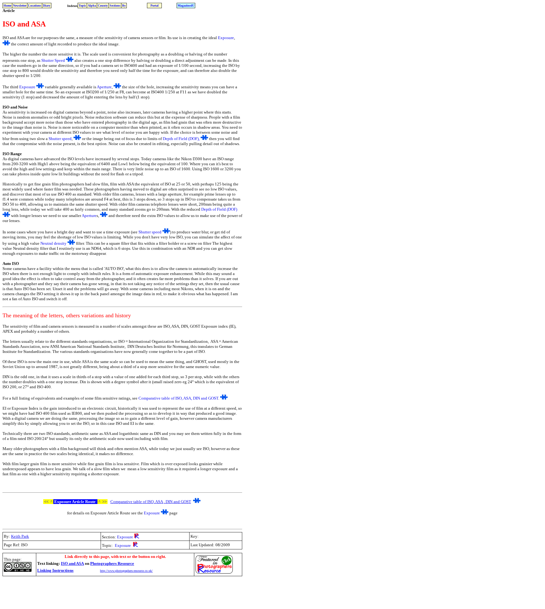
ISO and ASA (72, 563)
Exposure (226, 37)
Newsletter (19, 5)
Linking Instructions (55, 570)
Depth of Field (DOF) (219, 209)
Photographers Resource (112, 563)
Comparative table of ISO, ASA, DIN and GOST (178, 398)
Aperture (104, 87)
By (124, 5)
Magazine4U (186, 5)
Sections (114, 5)
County (103, 5)
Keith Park (20, 536)
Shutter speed (60, 138)
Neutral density (53, 243)
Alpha (92, 5)
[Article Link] (6, 44)
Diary (46, 5)
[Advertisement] (117, 592)
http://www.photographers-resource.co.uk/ (126, 570)
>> (104, 501)
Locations (34, 5)
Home (7, 5)
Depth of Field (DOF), (182, 138)
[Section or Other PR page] (136, 536)
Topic (82, 5)
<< (47, 501)
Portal (154, 5)
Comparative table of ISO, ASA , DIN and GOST (150, 501)
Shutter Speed (53, 60)
